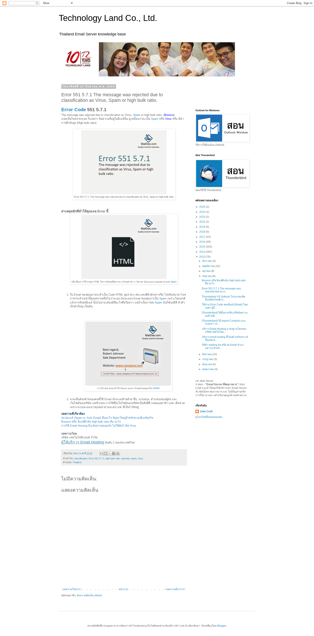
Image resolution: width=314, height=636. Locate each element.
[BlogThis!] (106, 453)
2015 (202, 246)
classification (80, 458)
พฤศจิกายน (209, 266)
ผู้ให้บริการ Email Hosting (82, 442)
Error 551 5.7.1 (96, 458)
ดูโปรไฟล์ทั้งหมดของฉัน (208, 417)
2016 (202, 241)
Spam (136, 115)
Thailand (77, 462)
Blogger (221, 625)
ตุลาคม (206, 271)
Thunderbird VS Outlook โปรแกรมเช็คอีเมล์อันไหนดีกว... (223, 298)
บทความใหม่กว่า (71, 589)
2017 (202, 236)
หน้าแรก (123, 589)
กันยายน (207, 276)
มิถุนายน (207, 364)
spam (133, 458)
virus (140, 458)
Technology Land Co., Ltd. (108, 18)
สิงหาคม (207, 354)
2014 (202, 251)
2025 (202, 206)
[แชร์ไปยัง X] (110, 453)
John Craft (206, 411)
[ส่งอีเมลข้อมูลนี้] (102, 453)
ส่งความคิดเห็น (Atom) (89, 595)
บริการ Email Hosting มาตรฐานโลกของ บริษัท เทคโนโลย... (224, 330)
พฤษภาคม (208, 369)
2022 (202, 221)
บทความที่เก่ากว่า (175, 589)
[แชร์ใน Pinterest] (118, 453)
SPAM (156, 388)
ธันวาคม (207, 261)
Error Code (73, 109)
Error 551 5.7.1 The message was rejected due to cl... (221, 290)
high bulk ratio (113, 458)
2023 (202, 216)
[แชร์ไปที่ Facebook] (114, 453)
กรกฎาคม (208, 359)
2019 (202, 226)
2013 (202, 256)
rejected (125, 458)
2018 (202, 231)
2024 (202, 211)
